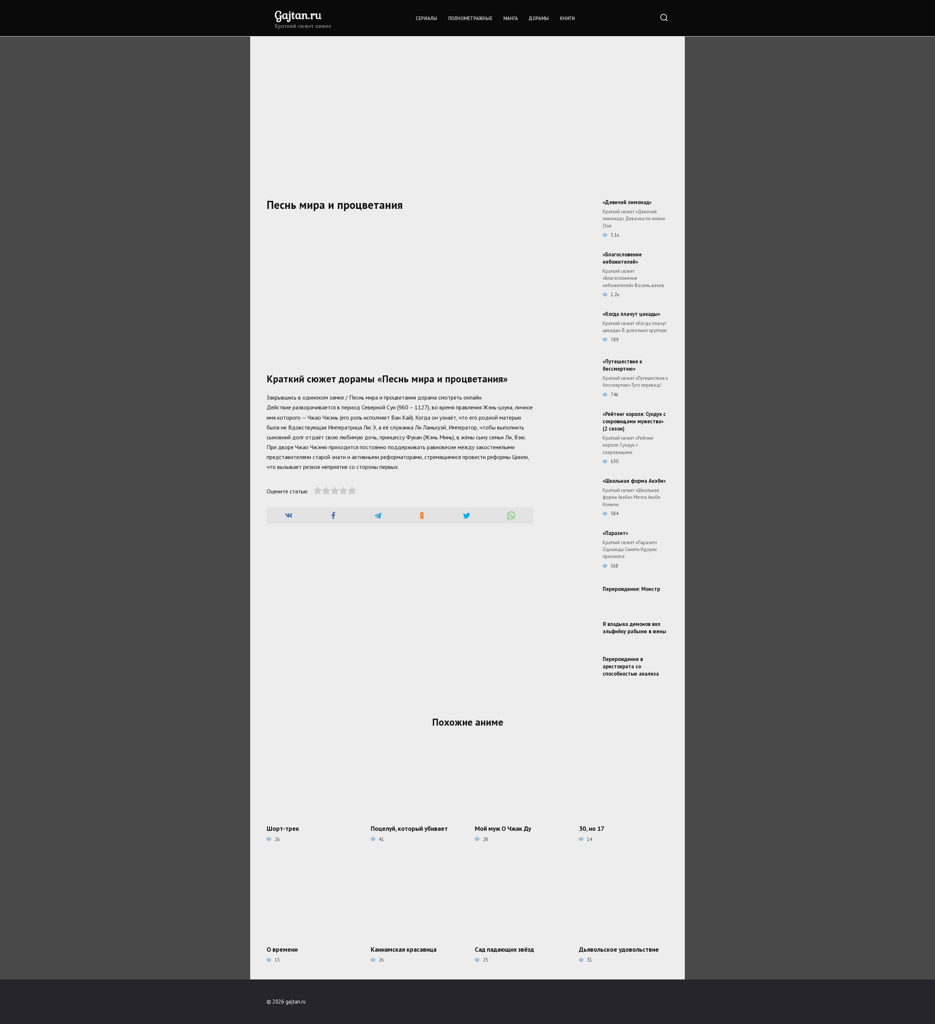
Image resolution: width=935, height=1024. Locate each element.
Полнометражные (470, 18)
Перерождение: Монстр (631, 588)
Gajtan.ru (298, 14)
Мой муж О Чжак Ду (503, 828)
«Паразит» (615, 533)
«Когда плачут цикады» (631, 313)
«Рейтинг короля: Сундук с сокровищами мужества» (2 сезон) (634, 421)
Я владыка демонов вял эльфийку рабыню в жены (634, 627)
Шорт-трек (283, 828)
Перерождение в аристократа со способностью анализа (631, 666)
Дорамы (539, 18)
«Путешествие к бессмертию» (622, 365)
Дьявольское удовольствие (619, 949)
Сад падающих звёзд (504, 949)
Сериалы (426, 18)
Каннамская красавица (403, 949)
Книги (567, 18)
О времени (282, 949)
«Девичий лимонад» (627, 202)
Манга (510, 18)
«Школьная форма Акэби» (634, 480)
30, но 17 (591, 828)
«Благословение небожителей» (622, 258)
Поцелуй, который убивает (409, 828)
